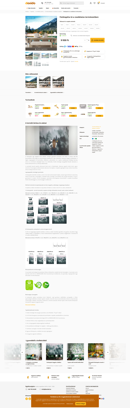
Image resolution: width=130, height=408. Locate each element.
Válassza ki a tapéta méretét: (68, 21)
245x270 (96, 24)
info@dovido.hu (46, 389)
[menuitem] (31, 8)
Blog (87, 391)
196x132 (78, 24)
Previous (22, 352)
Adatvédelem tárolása (71, 390)
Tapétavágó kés (92, 112)
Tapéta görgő (64, 104)
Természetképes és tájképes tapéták (53, 11)
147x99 (67, 24)
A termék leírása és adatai (40, 92)
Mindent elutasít (70, 403)
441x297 (86, 28)
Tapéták (32, 11)
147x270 (72, 24)
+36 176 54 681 (31, 389)
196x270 (84, 24)
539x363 (97, 28)
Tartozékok (28, 92)
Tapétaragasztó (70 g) (93, 104)
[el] (103, 398)
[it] (102, 398)
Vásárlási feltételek (70, 388)
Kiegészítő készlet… (40, 104)
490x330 (92, 28)
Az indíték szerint (39, 11)
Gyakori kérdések (90, 390)
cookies (43, 400)
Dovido (76, 61)
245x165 (90, 24)
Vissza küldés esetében (71, 393)
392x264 (80, 28)
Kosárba (46, 108)
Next (55, 33)
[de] (100, 398)
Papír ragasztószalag (66, 112)
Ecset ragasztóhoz (39, 112)
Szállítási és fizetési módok (72, 391)
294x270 (68, 28)
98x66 (62, 24)
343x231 (74, 28)
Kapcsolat (88, 393)
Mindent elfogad (80, 403)
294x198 (62, 28)
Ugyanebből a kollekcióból (56, 92)
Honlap (27, 11)
